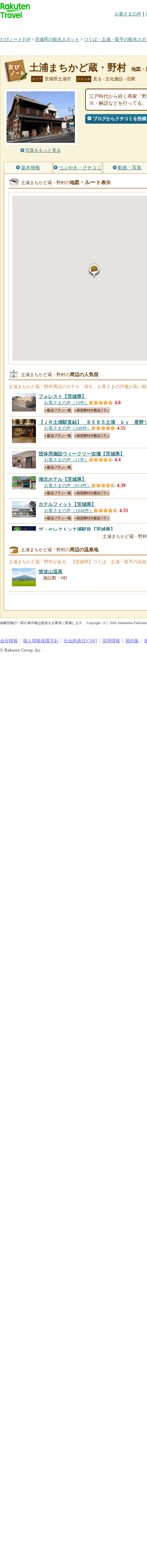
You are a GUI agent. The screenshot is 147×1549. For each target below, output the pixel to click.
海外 (52, 26)
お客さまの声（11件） (66, 459)
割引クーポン (108, 26)
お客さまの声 (128, 13)
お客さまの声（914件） (67, 485)
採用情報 (111, 640)
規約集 (132, 640)
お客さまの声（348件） (67, 428)
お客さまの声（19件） (66, 402)
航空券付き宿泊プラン (92, 410)
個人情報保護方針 (40, 640)
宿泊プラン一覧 (58, 410)
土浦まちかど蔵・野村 (77, 67)
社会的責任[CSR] (80, 640)
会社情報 (9, 640)
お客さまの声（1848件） (69, 510)
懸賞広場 (80, 26)
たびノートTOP (15, 39)
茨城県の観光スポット (57, 39)
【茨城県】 (62, 396)
